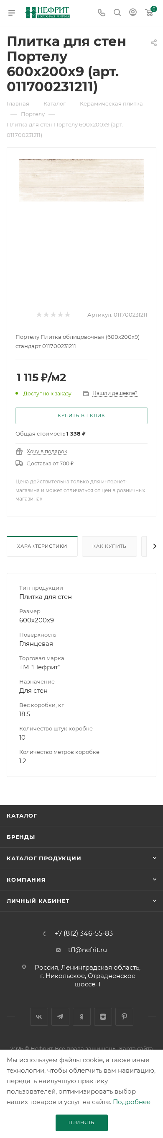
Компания (26, 879)
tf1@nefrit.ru (87, 950)
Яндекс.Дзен (103, 1017)
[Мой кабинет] (133, 13)
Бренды (21, 837)
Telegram (60, 1017)
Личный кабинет (38, 901)
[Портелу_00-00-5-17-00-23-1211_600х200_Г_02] (81, 179)
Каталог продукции (44, 858)
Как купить (109, 546)
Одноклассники (82, 1017)
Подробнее (131, 1102)
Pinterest (124, 1017)
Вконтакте (39, 1017)
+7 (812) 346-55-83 (83, 933)
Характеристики (42, 546)
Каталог (22, 815)
